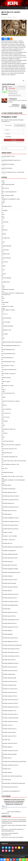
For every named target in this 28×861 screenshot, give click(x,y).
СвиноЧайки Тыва (5, 739)
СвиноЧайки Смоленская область (9, 714)
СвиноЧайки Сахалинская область (9, 703)
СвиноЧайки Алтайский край (8, 488)
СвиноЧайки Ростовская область (9, 688)
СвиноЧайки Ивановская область (9, 558)
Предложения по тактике (7, 365)
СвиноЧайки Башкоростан (7, 503)
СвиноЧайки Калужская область (9, 579)
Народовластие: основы (7, 385)
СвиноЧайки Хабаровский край (8, 754)
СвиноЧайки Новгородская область (10, 652)
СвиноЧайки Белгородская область (10, 507)
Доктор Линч (4, 262)
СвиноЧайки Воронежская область (10, 528)
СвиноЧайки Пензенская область (9, 670)
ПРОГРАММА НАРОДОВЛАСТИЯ (9, 456)
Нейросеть (4, 405)
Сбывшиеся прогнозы (6, 452)
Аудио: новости (5, 188)
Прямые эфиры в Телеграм (8, 310)
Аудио (2, 181)
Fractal (3, 218)
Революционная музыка (7, 326)
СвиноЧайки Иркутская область (9, 565)
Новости (3, 389)
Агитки (3, 298)
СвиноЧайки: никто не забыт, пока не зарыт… (12, 476)
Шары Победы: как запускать (8, 373)
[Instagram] (12, 847)
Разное (3, 425)
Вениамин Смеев (5, 254)
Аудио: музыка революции (7, 184)
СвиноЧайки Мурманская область (9, 641)
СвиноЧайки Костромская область (9, 601)
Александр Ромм (5, 238)
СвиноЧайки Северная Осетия (8, 710)
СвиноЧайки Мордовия (7, 634)
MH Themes (22, 856)
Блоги (2, 214)
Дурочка (3, 265)
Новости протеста (6, 413)
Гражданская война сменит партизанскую (11, 342)
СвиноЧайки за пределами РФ (8, 550)
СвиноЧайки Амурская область (9, 492)
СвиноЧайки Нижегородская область (10, 648)
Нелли (2, 269)
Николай (3, 273)
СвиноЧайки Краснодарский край (9, 605)
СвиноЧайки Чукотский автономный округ (11, 776)
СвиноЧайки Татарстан (7, 725)
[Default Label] (6, 847)
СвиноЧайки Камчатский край (8, 583)
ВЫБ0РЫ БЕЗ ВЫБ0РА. (6, 168)
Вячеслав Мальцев (6, 258)
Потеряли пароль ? (20, 142)
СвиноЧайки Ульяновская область (9, 750)
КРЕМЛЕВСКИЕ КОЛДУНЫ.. (8, 164)
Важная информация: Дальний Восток (10, 345)
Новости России (5, 417)
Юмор (2, 437)
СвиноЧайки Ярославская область (9, 787)
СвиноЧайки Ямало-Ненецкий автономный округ (13, 783)
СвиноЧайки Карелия (6, 590)
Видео (3, 286)
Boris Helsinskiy (13, 17)
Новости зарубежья (6, 409)
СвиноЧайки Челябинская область (9, 765)
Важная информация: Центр (8, 353)
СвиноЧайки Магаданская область (9, 627)
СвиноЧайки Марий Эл (6, 630)
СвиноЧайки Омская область (8, 659)
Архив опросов (5, 813)
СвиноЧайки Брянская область (9, 510)
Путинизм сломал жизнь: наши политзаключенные (13, 460)
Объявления (4, 421)
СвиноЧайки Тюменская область (9, 743)
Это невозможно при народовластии (10, 791)
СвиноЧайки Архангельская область (10, 496)
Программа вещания (6, 206)
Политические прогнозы (7, 441)
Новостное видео (5, 322)
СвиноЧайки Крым (5, 608)
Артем (3, 242)
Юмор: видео (4, 334)
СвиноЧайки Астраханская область (10, 499)
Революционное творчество (8, 429)
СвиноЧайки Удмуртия (6, 747)
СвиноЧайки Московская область (9, 637)
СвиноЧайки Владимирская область (10, 517)
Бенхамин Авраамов (6, 245)
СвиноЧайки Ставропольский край (9, 717)
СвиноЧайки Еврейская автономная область (12, 547)
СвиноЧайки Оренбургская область (10, 663)
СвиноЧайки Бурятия (6, 514)
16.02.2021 (5, 17)
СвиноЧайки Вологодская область (9, 525)
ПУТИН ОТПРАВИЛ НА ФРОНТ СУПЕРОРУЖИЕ (12, 172)
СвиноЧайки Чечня (6, 768)
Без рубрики (4, 210)
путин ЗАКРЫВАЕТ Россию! (8, 156)
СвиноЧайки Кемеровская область (9, 594)
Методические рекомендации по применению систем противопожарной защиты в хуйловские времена (13, 821)
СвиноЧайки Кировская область (9, 597)
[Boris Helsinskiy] (4, 88)
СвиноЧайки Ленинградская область (10, 619)
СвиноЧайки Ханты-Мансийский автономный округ (13, 761)
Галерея (3, 397)
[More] (11, 39)
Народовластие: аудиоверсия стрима (10, 199)
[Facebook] (3, 39)
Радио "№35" (4, 468)
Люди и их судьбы (5, 381)
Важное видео (5, 302)
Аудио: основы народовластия (8, 191)
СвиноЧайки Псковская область (9, 681)
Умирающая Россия (6, 330)
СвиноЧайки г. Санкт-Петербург (9, 536)
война (2, 338)
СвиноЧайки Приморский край (8, 678)
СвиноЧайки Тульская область (8, 736)
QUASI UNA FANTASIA (18, 837)
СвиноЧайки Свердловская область (10, 707)
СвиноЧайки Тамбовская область (9, 721)
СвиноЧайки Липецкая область (9, 623)
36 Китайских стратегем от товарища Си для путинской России (12, 293)
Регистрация (19, 125)
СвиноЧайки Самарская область (9, 696)
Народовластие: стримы (7, 306)
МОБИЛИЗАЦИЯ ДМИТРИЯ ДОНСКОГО (11, 160)
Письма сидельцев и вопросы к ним (10, 464)
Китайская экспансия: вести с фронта (10, 401)
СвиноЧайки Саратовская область (9, 699)
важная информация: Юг (7, 357)
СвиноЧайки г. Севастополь (8, 539)
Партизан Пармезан (6, 278)
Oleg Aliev (3, 234)
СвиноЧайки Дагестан (6, 543)
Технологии (4, 433)
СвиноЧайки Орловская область (9, 667)
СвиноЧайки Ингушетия (7, 561)
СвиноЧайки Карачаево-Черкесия (9, 587)
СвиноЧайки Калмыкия (6, 576)
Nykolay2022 (4, 230)
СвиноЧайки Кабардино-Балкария (9, 568)
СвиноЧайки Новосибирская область (10, 656)
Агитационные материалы (7, 289)
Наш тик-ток (4, 314)
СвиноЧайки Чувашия (6, 772)
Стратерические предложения (8, 369)
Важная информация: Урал (8, 349)
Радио (2, 202)
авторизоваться (5, 121)
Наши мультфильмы (6, 318)
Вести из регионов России (7, 393)
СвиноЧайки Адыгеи (6, 485)
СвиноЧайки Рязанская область (9, 692)
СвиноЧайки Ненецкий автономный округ (11, 645)
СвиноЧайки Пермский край (8, 674)
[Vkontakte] (8, 39)
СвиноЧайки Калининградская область (10, 572)
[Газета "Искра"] (14, 5)
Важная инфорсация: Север (8, 361)
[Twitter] (5, 39)
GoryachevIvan (4, 222)
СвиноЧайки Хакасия (6, 758)
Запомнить (8, 136)
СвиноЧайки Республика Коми (8, 685)
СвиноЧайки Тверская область (9, 728)
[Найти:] (14, 148)
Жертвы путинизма (6, 377)
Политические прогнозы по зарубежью (11, 444)
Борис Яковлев (5, 250)
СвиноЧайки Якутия (6, 779)
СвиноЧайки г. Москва (6, 532)
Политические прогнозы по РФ (9, 448)
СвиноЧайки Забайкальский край (9, 554)
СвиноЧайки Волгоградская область (10, 521)
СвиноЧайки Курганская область (9, 612)
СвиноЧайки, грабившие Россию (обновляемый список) (13, 480)
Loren (2, 226)
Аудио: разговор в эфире (7, 195)
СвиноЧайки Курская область (8, 616)
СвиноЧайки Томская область (8, 732)
